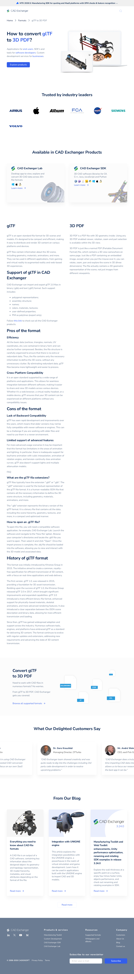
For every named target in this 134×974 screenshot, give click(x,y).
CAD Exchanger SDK (52, 942)
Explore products (18, 64)
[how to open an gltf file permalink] (41, 522)
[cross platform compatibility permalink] (44, 373)
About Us (120, 939)
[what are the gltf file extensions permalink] (51, 478)
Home (10, 20)
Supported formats (93, 935)
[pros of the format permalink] (41, 331)
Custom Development (53, 939)
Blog (118, 942)
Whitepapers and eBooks (92, 940)
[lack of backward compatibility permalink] (47, 416)
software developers (25, 52)
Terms (47, 960)
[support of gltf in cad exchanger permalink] (27, 278)
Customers (120, 935)
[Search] (120, 11)
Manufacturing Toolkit (53, 935)
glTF (47, 33)
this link (18, 320)
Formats (22, 20)
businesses (37, 56)
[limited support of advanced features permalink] (55, 440)
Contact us (120, 946)
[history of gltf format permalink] (49, 558)
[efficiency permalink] (20, 337)
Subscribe (116, 960)
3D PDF (21, 40)
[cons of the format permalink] (42, 409)
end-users (28, 49)
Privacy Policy (37, 960)
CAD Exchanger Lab (52, 946)
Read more (67, 904)
